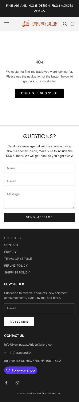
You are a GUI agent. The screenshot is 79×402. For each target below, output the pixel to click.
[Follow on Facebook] (6, 383)
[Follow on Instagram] (17, 383)
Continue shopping (39, 93)
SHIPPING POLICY (17, 272)
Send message (39, 217)
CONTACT (11, 245)
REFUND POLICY (16, 265)
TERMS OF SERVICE (18, 258)
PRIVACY (10, 251)
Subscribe (19, 322)
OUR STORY (12, 238)
